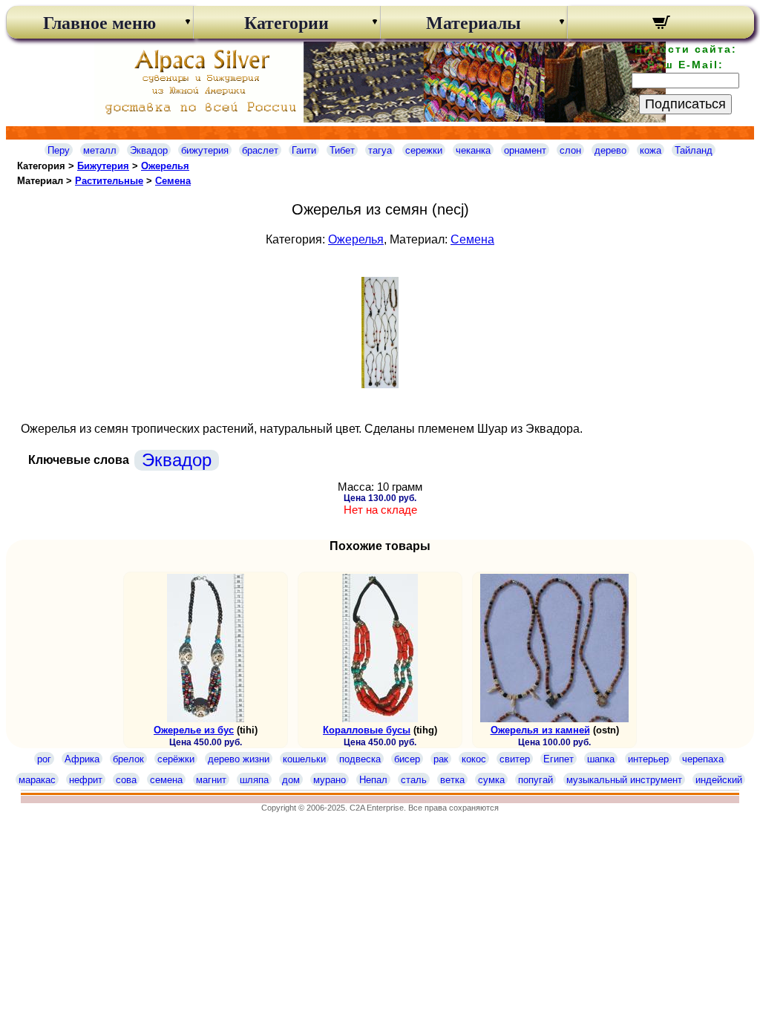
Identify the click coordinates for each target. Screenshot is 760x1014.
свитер (514, 759)
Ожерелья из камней (540, 730)
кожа (650, 150)
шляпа (254, 779)
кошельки (304, 759)
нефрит (85, 779)
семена (166, 779)
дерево (610, 150)
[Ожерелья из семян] (380, 384)
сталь (414, 779)
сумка (491, 779)
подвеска (360, 759)
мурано (329, 779)
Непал (373, 779)
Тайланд (693, 150)
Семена (173, 180)
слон (570, 150)
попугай (535, 779)
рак (440, 759)
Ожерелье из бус (194, 730)
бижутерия (205, 150)
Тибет (342, 150)
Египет (558, 759)
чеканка (473, 150)
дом (291, 779)
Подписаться (685, 104)
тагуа (380, 150)
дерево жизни (238, 759)
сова (126, 779)
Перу (59, 150)
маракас (37, 779)
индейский (718, 779)
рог (44, 759)
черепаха (703, 759)
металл (100, 150)
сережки (423, 150)
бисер (407, 759)
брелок (128, 759)
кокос (474, 759)
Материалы (473, 23)
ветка (452, 779)
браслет (260, 150)
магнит (211, 779)
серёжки (175, 759)
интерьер (648, 759)
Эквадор (149, 150)
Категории (286, 23)
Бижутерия (103, 165)
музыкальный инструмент (624, 779)
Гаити (304, 150)
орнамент (525, 150)
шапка (601, 759)
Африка (82, 759)
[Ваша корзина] (661, 24)
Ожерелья (165, 165)
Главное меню (99, 23)
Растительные (109, 180)
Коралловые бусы (366, 730)
